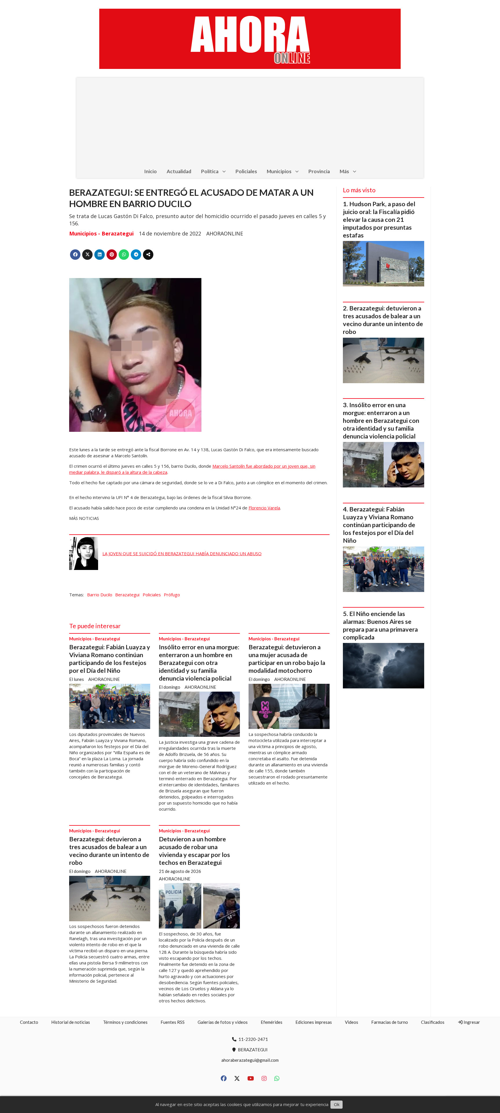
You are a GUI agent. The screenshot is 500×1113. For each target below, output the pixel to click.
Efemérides (271, 1022)
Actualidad (179, 171)
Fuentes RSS (173, 1022)
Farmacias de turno (389, 1022)
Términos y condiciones (125, 1022)
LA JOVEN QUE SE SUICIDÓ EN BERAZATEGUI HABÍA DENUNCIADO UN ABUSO (182, 553)
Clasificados (432, 1022)
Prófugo (172, 594)
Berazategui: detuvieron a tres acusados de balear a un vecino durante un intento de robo (109, 850)
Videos (351, 1022)
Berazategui (127, 594)
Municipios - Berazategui (101, 233)
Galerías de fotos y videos (223, 1022)
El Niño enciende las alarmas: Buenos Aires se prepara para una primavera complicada (380, 625)
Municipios (279, 171)
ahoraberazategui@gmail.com (250, 1060)
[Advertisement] (250, 121)
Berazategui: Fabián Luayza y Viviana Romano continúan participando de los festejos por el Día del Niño (109, 658)
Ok (336, 1104)
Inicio (150, 171)
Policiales (246, 171)
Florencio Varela (264, 508)
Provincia (319, 171)
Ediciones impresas (313, 1022)
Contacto (29, 1022)
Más (344, 171)
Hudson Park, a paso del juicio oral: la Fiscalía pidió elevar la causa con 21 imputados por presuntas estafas (379, 219)
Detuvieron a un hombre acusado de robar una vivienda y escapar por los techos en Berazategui (194, 850)
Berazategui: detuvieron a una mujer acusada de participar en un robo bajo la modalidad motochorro (287, 658)
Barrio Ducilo (99, 594)
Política (209, 171)
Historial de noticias (70, 1022)
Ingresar (471, 1022)
